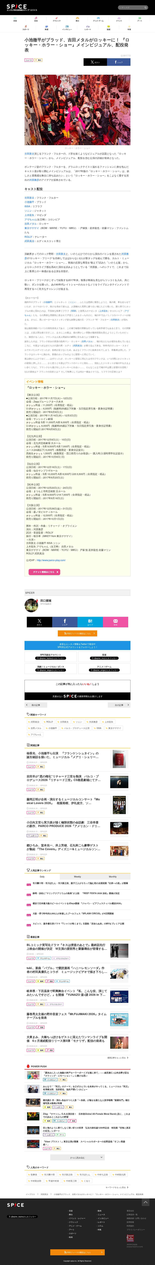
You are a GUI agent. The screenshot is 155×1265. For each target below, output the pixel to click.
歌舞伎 (34, 1174)
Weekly (77, 876)
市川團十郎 (49, 1174)
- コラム (100, 1225)
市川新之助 (67, 1174)
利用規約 (130, 1225)
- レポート (101, 1222)
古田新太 (29, 153)
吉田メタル (31, 223)
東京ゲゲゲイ (32, 228)
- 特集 (99, 1229)
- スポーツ (72, 1233)
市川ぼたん (85, 1174)
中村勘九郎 (120, 1174)
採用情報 (130, 1222)
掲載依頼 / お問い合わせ (136, 1218)
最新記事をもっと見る (116, 1057)
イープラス (30, 1194)
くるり (87, 1180)
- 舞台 (70, 1214)
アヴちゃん (31, 219)
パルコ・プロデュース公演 (76, 728)
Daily (42, 876)
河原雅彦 (34, 180)
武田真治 (29, 241)
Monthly (113, 876)
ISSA (27, 206)
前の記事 (36, 704)
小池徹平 (29, 202)
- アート (71, 1229)
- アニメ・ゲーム (75, 1225)
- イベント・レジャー (76, 1218)
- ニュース (101, 1214)
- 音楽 (70, 1210)
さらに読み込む (77, 1157)
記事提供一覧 (132, 1214)
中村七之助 (102, 1174)
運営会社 (130, 1210)
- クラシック (73, 1222)
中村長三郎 (71, 1180)
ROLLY (28, 236)
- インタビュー (103, 1218)
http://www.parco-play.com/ (51, 560)
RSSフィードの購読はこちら (79, 633)
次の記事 (119, 704)
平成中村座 (53, 1180)
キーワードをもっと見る (116, 1187)
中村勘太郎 (36, 1180)
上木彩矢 (29, 215)
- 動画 (99, 1210)
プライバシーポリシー (136, 1229)
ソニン (28, 210)
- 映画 (70, 1237)
